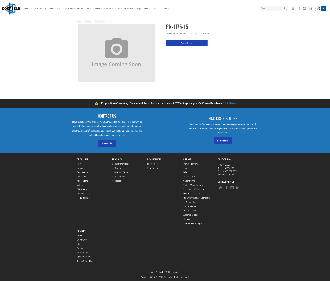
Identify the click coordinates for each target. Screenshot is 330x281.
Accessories (117, 181)
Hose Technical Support (193, 223)
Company (96, 8)
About (79, 235)
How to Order (189, 168)
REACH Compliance (191, 193)
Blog (156, 8)
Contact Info (224, 159)
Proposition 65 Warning (193, 189)
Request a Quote (143, 8)
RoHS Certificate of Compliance (197, 198)
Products (27, 8)
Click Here (229, 103)
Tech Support (189, 176)
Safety (186, 172)
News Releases (84, 252)
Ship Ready (128, 8)
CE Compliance (189, 210)
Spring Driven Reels (120, 164)
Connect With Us (226, 181)
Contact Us (107, 143)
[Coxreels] (11, 8)
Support (107, 8)
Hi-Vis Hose (152, 164)
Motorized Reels (119, 176)
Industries (54, 8)
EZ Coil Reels (118, 168)
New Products (83, 8)
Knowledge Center (191, 164)
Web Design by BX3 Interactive (165, 272)
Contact (165, 8)
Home (79, 164)
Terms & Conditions (85, 261)
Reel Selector (40, 8)
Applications (68, 8)
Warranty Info (189, 181)
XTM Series (152, 168)
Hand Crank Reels (120, 172)
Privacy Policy (83, 257)
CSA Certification (190, 206)
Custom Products (191, 215)
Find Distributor (83, 198)
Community (82, 240)
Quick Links (82, 159)
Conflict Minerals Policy (193, 185)
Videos (117, 8)
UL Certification (189, 202)
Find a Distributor (223, 141)
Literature (187, 219)
